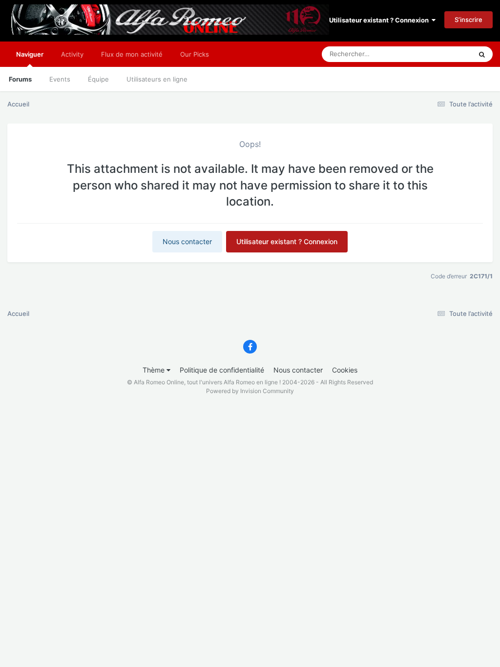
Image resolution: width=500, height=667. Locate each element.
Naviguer (29, 54)
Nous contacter (187, 241)
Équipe (98, 79)
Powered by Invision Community (250, 391)
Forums (20, 79)
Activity (72, 54)
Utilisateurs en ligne (157, 79)
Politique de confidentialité (222, 370)
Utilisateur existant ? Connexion (380, 20)
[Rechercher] (482, 54)
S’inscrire (468, 19)
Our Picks (194, 54)
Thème (155, 370)
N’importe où (441, 54)
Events (59, 79)
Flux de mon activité (132, 54)
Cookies (344, 370)
